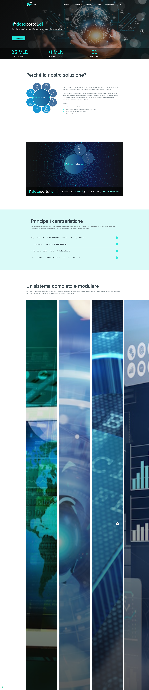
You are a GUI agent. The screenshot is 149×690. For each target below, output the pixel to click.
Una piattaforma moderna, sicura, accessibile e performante (55, 258)
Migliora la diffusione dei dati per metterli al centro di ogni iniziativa (58, 238)
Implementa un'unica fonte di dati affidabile (49, 244)
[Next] (117, 523)
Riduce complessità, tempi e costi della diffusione (51, 251)
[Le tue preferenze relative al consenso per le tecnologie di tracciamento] (2, 687)
